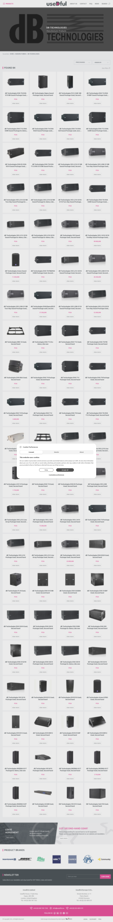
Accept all (65, 470)
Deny (46, 470)
